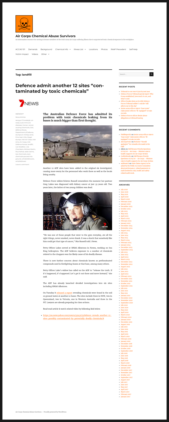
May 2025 (124, 214)
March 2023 (125, 259)
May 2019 (124, 332)
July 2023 (124, 252)
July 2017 (124, 382)
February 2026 (126, 202)
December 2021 (126, 279)
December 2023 (126, 247)
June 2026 (124, 192)
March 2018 (125, 363)
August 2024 (125, 231)
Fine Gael (19, 137)
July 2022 (124, 269)
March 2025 (125, 218)
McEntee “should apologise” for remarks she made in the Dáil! (135, 144)
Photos (104, 49)
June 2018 (124, 356)
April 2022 (124, 274)
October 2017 (125, 375)
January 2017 (125, 397)
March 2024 (125, 240)
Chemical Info (61, 49)
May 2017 (124, 387)
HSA (25, 137)
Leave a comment (22, 164)
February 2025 (126, 221)
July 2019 (124, 327)
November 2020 (126, 300)
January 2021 (125, 296)
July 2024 (124, 233)
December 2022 (126, 262)
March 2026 (125, 199)
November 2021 (126, 281)
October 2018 (125, 349)
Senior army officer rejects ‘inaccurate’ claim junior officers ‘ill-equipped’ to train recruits (136, 110)
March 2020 (125, 315)
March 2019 (125, 336)
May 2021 (124, 293)
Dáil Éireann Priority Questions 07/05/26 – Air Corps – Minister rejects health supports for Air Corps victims (136, 151)
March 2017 (125, 392)
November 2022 (126, 264)
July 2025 (124, 211)
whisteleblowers (28, 159)
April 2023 (124, 257)
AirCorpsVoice (126, 142)
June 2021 (124, 291)
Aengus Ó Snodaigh (23, 120)
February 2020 (126, 317)
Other (44, 54)
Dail (31, 127)
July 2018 (124, 353)
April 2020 (124, 312)
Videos (35, 54)
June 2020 (124, 308)
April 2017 (124, 389)
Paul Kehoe (20, 152)
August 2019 (125, 324)
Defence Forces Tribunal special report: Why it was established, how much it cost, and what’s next (137, 96)
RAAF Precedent (118, 49)
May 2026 (124, 194)
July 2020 (124, 305)
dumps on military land (24, 135)
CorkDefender (126, 156)
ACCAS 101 (20, 49)
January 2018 (125, 368)
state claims (29, 152)
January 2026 (126, 204)
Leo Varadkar (20, 147)
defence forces (21, 130)
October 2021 (125, 284)
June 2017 (124, 385)
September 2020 (127, 303)
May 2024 (124, 238)
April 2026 (125, 197)
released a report (64, 293)
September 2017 (127, 377)
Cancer (25, 125)
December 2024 (126, 226)
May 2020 (124, 310)
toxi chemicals (21, 154)
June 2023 (124, 255)
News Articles (21, 117)
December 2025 (126, 206)
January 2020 (125, 320)
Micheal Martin (29, 149)
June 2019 (124, 329)
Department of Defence (24, 132)
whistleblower (21, 161)
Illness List (78, 49)
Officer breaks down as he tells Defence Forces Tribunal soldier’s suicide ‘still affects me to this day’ (135, 103)
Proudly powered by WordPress (55, 412)
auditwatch (125, 163)
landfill (30, 144)
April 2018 (124, 361)
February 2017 (126, 394)
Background (46, 49)
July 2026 (124, 190)
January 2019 (125, 341)
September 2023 (127, 250)
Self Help (133, 49)
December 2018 (126, 344)
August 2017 (125, 380)
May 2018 (124, 358)
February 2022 (126, 276)
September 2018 (127, 351)
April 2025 (124, 216)
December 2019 (126, 322)
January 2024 (125, 245)
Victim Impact (22, 54)
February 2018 (126, 365)
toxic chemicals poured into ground (24, 156)
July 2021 (124, 288)
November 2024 (126, 228)
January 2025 (125, 223)
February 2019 (126, 339)
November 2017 (126, 373)
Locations (93, 49)
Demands (32, 49)
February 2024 (126, 243)
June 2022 (124, 271)
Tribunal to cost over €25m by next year (135, 92)
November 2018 (126, 346)
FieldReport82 (126, 135)
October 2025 (126, 209)
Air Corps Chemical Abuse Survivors (46, 36)
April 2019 (124, 334)
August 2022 (125, 267)
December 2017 (126, 370)
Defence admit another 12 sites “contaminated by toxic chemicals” (60, 88)
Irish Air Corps (27, 139)
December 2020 (126, 298)
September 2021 (127, 286)
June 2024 (124, 235)
